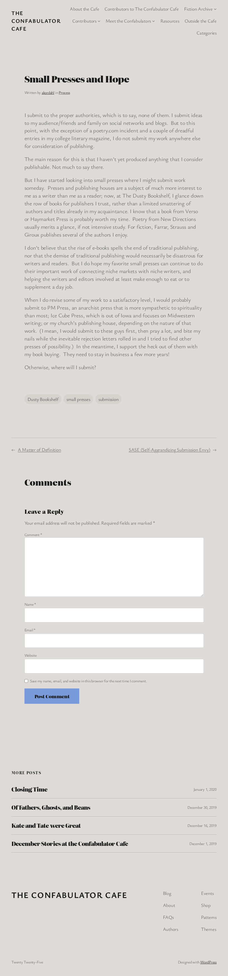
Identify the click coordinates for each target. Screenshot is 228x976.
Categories (207, 33)
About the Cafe (84, 9)
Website (30, 655)
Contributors (84, 21)
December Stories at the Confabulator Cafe (69, 843)
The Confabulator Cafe (36, 20)
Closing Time (29, 789)
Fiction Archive (198, 9)
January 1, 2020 (205, 789)
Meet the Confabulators (128, 21)
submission (108, 399)
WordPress (208, 962)
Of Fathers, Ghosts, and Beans (50, 807)
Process (64, 92)
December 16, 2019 (202, 825)
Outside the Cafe (201, 21)
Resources (169, 21)
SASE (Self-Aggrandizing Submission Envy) (169, 449)
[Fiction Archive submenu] (215, 9)
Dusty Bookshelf (43, 399)
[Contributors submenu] (99, 21)
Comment (33, 534)
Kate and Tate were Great (46, 825)
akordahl (48, 92)
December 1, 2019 (203, 843)
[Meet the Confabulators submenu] (153, 21)
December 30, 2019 (202, 807)
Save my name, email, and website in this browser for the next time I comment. (88, 680)
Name (30, 604)
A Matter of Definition (39, 449)
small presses (78, 399)
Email (30, 629)
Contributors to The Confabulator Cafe (142, 9)
